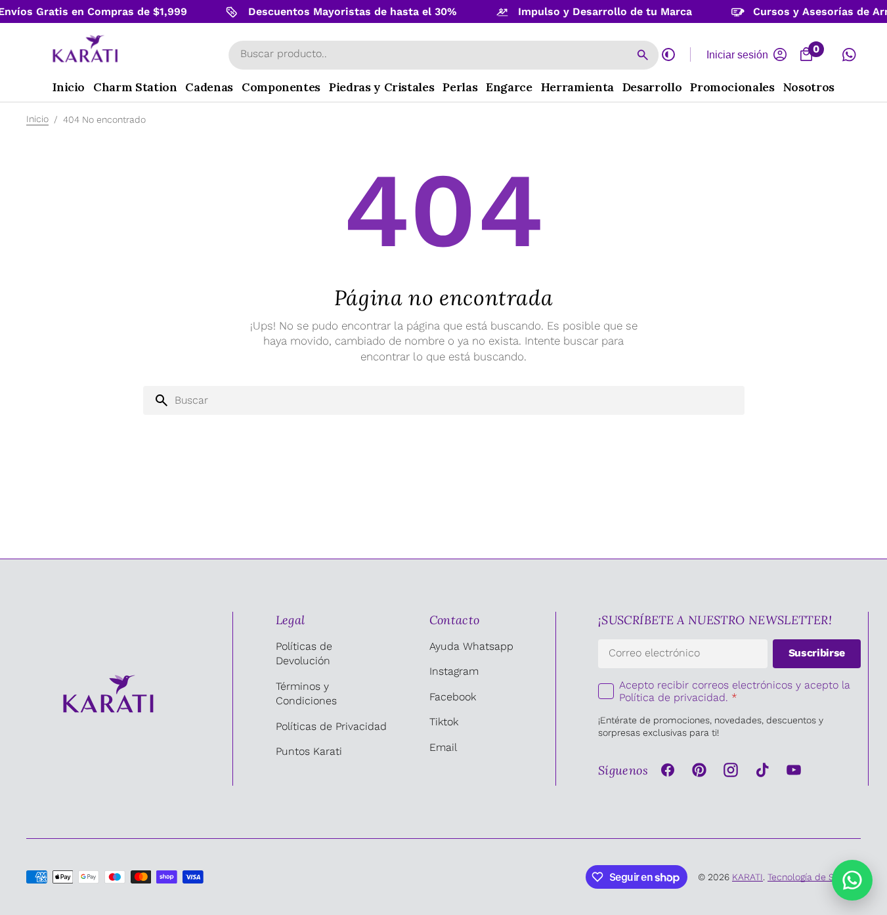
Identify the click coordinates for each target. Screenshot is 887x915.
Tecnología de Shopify (814, 877)
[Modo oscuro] (668, 54)
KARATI (747, 877)
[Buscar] (643, 55)
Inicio (37, 119)
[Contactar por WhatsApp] (852, 880)
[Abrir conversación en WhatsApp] (849, 54)
